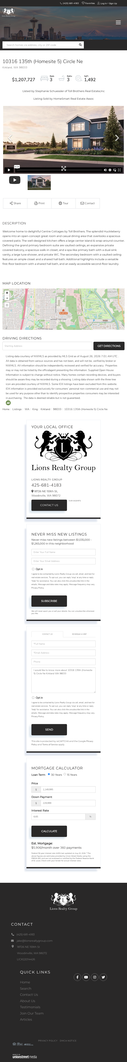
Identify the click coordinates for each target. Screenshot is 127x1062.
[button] (80, 44)
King (35, 409)
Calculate (49, 831)
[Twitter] (103, 977)
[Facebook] (77, 977)
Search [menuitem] (25, 989)
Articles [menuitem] (26, 1019)
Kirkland (45, 409)
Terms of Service (50, 744)
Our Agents (75, 501)
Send (49, 729)
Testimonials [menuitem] (30, 1007)
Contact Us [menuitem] (29, 995)
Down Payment (41, 797)
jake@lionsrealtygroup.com (35, 940)
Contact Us (49, 505)
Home (5, 409)
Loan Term (38, 774)
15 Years (72, 774)
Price (34, 783)
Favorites (90, 3)
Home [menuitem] (25, 982)
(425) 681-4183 (70, 3)
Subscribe (49, 601)
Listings (17, 409)
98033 (57, 409)
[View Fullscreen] (6, 305)
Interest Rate (40, 810)
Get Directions (109, 346)
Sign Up (113, 3)
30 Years (56, 774)
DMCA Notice (68, 1040)
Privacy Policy (37, 588)
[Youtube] (86, 977)
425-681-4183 (46, 485)
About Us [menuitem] (27, 1001)
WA (27, 409)
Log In (104, 3)
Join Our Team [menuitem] (32, 1013)
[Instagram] (94, 977)
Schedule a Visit (79, 634)
